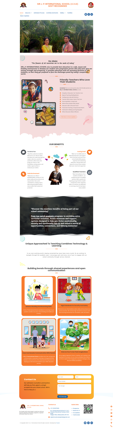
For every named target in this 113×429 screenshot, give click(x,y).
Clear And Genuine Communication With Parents (38, 353)
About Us (27, 13)
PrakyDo (58, 423)
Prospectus (76, 408)
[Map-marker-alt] (111, 422)
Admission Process (39, 13)
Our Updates (76, 412)
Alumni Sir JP (76, 410)
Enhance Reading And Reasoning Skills (39, 306)
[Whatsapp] (111, 419)
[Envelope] (91, 14)
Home (21, 13)
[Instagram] (88, 14)
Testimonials (76, 415)
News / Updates (24, 16)
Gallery (62, 13)
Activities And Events (52, 13)
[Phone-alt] (111, 426)
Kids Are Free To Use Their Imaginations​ (74, 352)
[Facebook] (85, 14)
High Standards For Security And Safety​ (74, 305)
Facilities (69, 13)
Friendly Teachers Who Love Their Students (75, 80)
